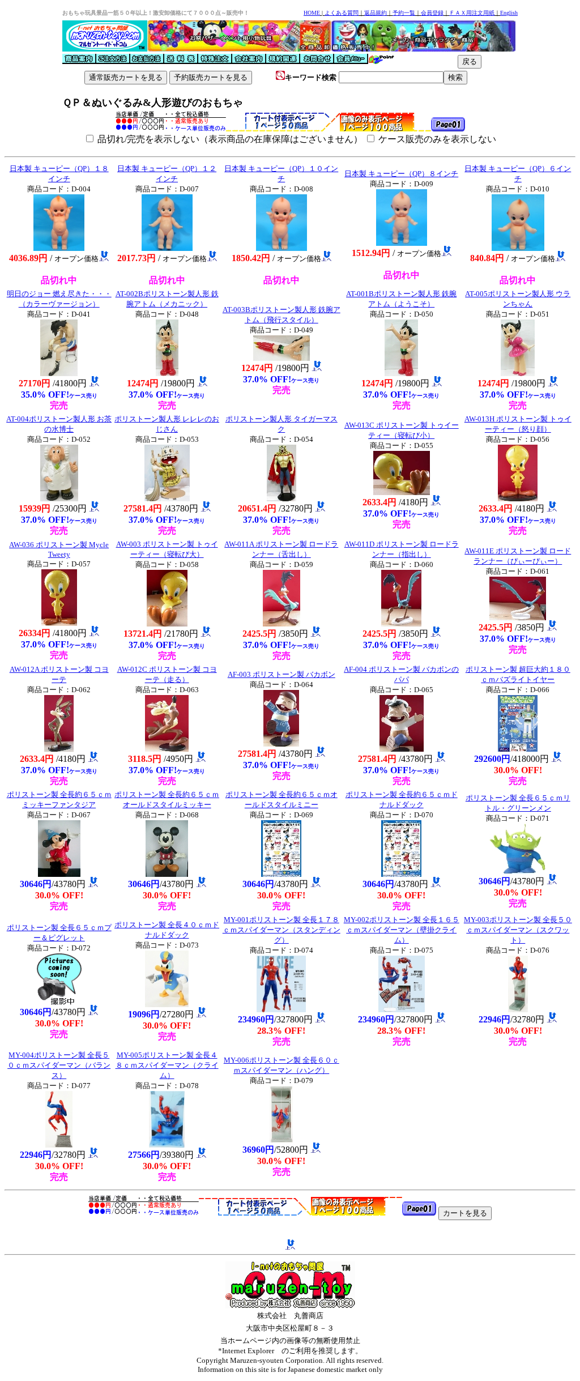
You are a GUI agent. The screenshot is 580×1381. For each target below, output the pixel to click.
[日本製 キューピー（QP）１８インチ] (58, 248)
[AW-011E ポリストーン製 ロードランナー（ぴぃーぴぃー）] (517, 617)
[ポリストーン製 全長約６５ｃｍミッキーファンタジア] (59, 874)
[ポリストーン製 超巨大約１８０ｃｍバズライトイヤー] (518, 748)
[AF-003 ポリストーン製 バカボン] (281, 743)
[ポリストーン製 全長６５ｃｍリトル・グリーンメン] (517, 871)
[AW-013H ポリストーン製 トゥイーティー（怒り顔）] (518, 498)
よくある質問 (342, 13)
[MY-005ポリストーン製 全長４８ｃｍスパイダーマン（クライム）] (167, 1144)
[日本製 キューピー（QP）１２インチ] (167, 248)
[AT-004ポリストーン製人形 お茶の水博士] (59, 498)
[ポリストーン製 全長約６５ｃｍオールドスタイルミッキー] (167, 874)
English (509, 13)
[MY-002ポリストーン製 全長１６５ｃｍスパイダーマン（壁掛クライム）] (401, 1009)
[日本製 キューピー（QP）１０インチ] (281, 248)
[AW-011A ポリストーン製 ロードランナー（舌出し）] (281, 623)
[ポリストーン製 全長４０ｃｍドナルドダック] (167, 1004)
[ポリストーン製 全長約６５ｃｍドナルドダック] (401, 874)
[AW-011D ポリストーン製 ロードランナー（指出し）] (401, 623)
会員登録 (432, 13)
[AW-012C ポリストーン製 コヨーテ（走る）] (167, 748)
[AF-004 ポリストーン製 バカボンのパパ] (401, 748)
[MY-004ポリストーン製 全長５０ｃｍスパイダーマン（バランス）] (58, 1144)
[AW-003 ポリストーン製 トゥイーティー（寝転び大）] (167, 623)
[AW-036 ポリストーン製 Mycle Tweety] (59, 623)
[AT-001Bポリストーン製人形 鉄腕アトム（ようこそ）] (401, 373)
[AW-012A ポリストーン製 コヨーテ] (59, 748)
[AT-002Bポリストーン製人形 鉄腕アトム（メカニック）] (167, 373)
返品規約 (375, 13)
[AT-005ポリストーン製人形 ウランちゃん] (518, 373)
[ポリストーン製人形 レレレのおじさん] (167, 498)
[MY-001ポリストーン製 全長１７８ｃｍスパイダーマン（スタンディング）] (281, 1009)
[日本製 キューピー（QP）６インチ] (518, 248)
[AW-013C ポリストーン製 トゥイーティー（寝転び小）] (401, 492)
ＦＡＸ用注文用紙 (471, 13)
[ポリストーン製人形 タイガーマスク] (281, 498)
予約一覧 (404, 13)
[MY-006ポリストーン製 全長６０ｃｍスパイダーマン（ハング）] (281, 1139)
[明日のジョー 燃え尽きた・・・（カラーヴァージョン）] (59, 373)
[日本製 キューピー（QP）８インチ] (401, 243)
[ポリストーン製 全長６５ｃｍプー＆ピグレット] (59, 1002)
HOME (312, 13)
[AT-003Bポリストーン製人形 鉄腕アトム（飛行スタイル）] (281, 358)
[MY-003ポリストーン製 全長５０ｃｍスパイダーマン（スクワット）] (518, 1009)
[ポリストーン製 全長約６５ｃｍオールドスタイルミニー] (281, 874)
